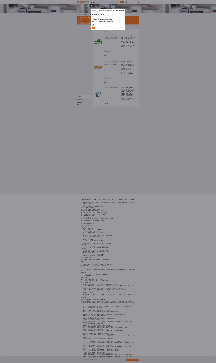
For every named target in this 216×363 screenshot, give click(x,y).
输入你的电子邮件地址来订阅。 (98, 14)
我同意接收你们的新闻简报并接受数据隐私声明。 (103, 19)
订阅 (93, 27)
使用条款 (103, 24)
